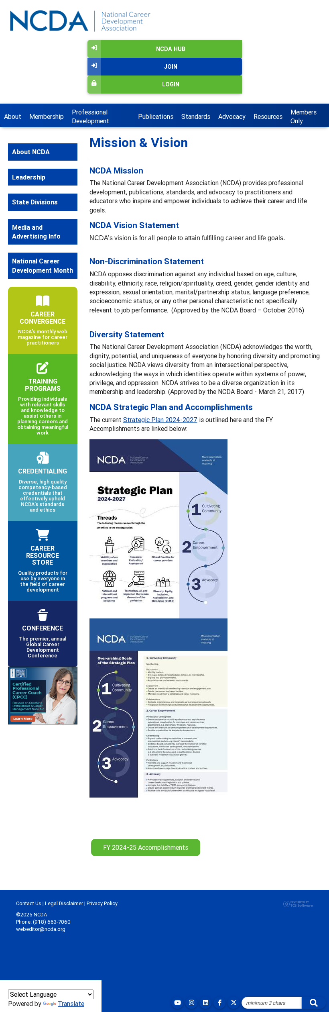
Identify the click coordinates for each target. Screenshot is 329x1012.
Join (170, 66)
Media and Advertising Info (36, 231)
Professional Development (90, 116)
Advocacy (232, 116)
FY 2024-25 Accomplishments (145, 847)
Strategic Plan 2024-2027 (160, 420)
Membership (46, 116)
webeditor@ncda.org (40, 929)
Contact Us (28, 903)
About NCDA (31, 152)
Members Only (303, 116)
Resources (268, 116)
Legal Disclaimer (64, 903)
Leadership (28, 177)
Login (170, 84)
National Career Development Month (42, 265)
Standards (195, 116)
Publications (155, 116)
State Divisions (35, 202)
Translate (71, 1004)
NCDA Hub (170, 49)
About (12, 116)
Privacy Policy (102, 903)
